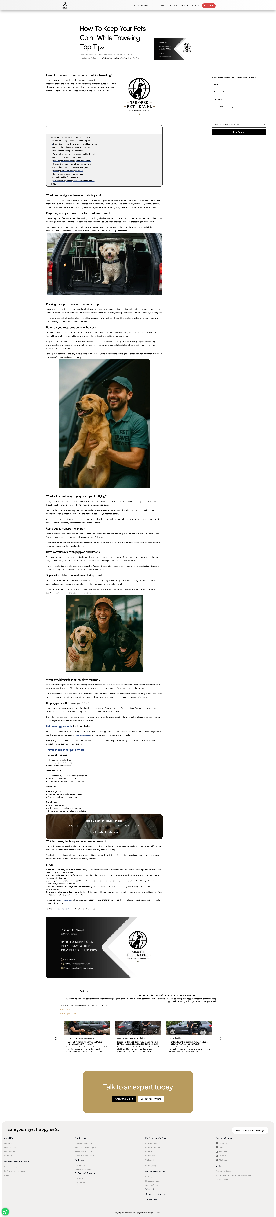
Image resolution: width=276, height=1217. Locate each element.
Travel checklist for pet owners (66, 177)
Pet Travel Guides (174, 995)
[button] (220, 1038)
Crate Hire (173, 6)
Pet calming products (59, 726)
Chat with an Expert (124, 1098)
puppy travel (170, 1001)
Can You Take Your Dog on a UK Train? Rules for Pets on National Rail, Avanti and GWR (188, 1043)
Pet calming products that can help (67, 174)
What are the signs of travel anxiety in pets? (71, 140)
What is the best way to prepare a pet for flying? (73, 154)
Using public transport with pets (66, 157)
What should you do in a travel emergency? (71, 167)
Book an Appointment (151, 1098)
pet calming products (180, 999)
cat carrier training (91, 999)
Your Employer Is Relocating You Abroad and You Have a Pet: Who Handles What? (136, 1043)
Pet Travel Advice (175, 1038)
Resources (184, 6)
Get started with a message (250, 1130)
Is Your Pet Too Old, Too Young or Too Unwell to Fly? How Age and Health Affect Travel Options (86, 1043)
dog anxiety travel (121, 999)
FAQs (53, 184)
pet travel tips (66, 900)
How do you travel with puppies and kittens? (71, 160)
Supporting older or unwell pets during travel (72, 164)
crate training (106, 999)
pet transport (196, 999)
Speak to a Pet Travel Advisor (104, 832)
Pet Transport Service (68, 1014)
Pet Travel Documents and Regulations (80, 1038)
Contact (194, 6)
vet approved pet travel (205, 1001)
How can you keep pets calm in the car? (69, 150)
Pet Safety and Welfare (156, 995)
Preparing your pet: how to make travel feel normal (74, 144)
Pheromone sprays (82, 735)
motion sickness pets (160, 999)
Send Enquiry (239, 132)
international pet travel (140, 999)
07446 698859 (65, 1010)
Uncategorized (189, 995)
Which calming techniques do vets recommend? (73, 180)
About (134, 6)
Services (144, 6)
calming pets (75, 999)
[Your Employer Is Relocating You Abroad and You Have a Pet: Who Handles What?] (138, 1028)
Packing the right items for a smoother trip (71, 147)
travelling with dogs (185, 1001)
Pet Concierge (158, 6)
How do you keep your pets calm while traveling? (71, 137)
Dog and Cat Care (64, 909)
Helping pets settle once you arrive (67, 170)
